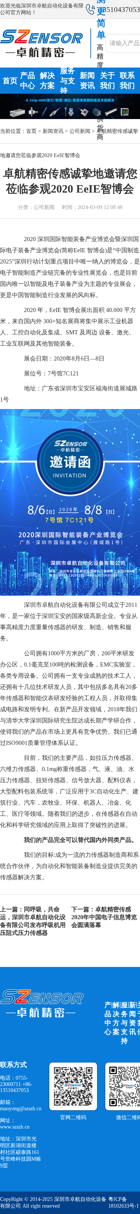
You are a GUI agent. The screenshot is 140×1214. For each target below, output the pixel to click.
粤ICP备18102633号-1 (123, 1202)
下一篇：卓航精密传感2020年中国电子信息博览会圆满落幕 (104, 917)
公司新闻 (79, 131)
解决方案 (47, 80)
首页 (10, 81)
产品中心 (27, 80)
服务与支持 (67, 81)
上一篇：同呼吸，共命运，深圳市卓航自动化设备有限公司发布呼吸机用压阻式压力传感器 (33, 921)
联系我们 (127, 80)
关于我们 (107, 80)
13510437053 (119, 9)
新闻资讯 (87, 80)
